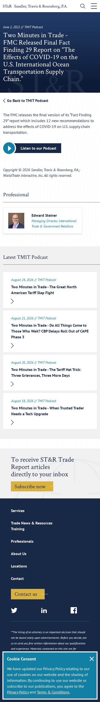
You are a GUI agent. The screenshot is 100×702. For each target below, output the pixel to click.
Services (18, 510)
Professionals (22, 541)
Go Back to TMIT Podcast (27, 100)
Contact (17, 578)
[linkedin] (45, 611)
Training (18, 528)
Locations (19, 566)
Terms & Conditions (53, 692)
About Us (18, 553)
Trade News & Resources (31, 523)
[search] (81, 7)
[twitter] (15, 611)
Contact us (26, 593)
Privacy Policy (18, 692)
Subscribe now (30, 486)
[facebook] (75, 611)
